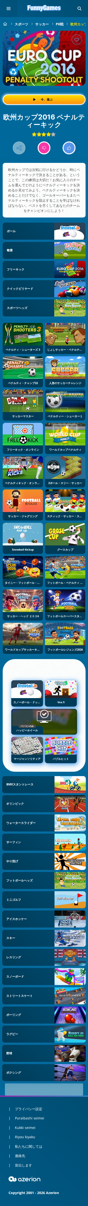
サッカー (42, 24)
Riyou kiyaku (25, 1137)
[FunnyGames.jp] (5, 24)
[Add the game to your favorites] (76, 39)
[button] (79, 8)
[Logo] (44, 8)
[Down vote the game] (44, 147)
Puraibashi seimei (29, 1118)
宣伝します (23, 1165)
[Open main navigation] (8, 8)
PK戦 (60, 24)
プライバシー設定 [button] (28, 1109)
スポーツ (21, 24)
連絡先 (20, 1155)
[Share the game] (19, 147)
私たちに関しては (28, 1146)
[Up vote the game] (69, 147)
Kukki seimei (25, 1127)
